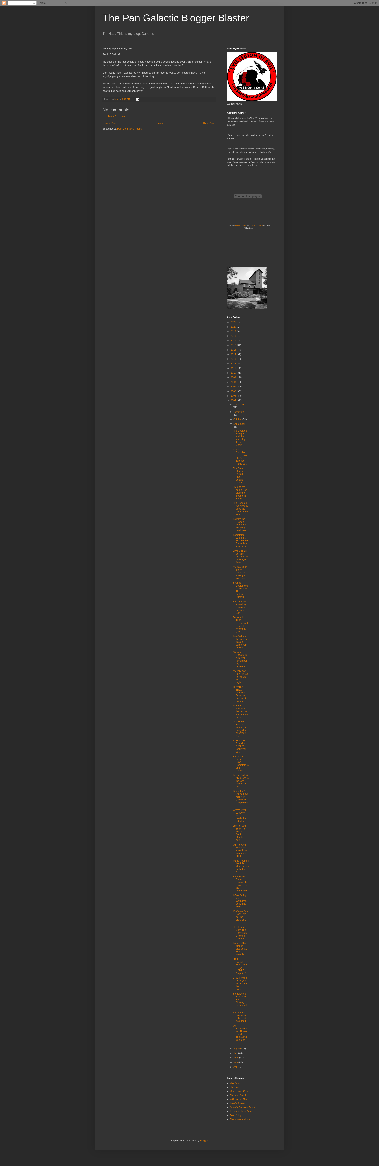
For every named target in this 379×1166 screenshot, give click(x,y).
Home (159, 123)
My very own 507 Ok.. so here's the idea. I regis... (240, 677)
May (235, 1062)
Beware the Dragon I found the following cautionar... (240, 525)
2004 (234, 400)
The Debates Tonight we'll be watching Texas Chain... (240, 437)
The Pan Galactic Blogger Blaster (176, 17)
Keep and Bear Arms (241, 1111)
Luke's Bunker (237, 1103)
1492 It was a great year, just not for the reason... (240, 984)
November (239, 411)
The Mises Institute (240, 1119)
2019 (234, 331)
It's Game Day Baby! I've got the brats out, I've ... (240, 917)
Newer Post (110, 123)
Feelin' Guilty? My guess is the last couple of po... (241, 781)
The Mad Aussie (238, 1095)
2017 (234, 340)
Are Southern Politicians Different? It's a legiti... (240, 1016)
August (237, 1048)
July (235, 1053)
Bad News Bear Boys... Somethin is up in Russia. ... (241, 763)
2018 (234, 336)
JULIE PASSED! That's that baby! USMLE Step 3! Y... (240, 966)
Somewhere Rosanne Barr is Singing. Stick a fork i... (240, 1000)
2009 (234, 377)
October (237, 419)
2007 (234, 386)
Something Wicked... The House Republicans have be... (240, 541)
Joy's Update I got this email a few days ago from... (240, 557)
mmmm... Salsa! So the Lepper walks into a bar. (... (241, 711)
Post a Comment (116, 116)
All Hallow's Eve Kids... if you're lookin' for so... (240, 746)
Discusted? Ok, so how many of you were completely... (241, 798)
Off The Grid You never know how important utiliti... (240, 850)
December (239, 404)
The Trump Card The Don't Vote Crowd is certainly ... (240, 933)
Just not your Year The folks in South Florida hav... (240, 832)
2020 (234, 326)
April (236, 1067)
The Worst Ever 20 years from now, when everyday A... (240, 728)
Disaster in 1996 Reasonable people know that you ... (240, 624)
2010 (234, 372)
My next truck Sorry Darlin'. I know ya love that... (240, 572)
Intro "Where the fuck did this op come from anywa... (240, 642)
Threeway (235, 1087)
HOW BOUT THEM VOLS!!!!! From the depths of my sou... (239, 694)
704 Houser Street (240, 1099)
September (239, 424)
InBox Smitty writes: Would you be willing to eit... (240, 901)
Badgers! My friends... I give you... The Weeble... (240, 949)
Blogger (204, 1140)
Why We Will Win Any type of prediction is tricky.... (240, 816)
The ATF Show (256, 225)
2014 (234, 354)
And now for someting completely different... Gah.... (240, 607)
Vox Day (234, 1083)
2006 (234, 391)
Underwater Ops (239, 1091)
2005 (234, 396)
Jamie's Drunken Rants (242, 1107)
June (236, 1057)
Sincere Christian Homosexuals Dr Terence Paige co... (240, 456)
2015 (234, 349)
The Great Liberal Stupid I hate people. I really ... (239, 475)
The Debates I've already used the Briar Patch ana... (240, 509)
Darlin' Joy (235, 1115)
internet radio (240, 225)
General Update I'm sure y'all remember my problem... (240, 659)
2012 (234, 363)
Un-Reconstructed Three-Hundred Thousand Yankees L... (240, 1034)
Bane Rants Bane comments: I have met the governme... (241, 883)
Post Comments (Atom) (129, 128)
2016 (234, 345)
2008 (234, 382)
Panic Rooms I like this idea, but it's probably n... (241, 866)
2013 (234, 359)
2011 (234, 368)
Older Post (208, 123)
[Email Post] (137, 99)
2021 (234, 322)
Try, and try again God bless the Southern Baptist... (240, 493)
